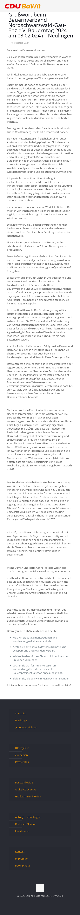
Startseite (20, 713)
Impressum (21, 858)
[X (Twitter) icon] (38, 901)
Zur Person (21, 755)
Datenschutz (22, 865)
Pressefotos (22, 762)
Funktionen (22, 831)
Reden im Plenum (25, 824)
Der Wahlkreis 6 (24, 782)
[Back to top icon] (40, 888)
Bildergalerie (22, 748)
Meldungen (21, 720)
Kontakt (19, 851)
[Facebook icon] (33, 901)
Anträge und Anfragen (28, 817)
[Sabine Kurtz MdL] (22, 6)
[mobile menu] (74, 6)
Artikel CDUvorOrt (25, 789)
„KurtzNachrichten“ (26, 727)
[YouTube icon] (42, 901)
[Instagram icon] (46, 901)
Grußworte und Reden (28, 796)
